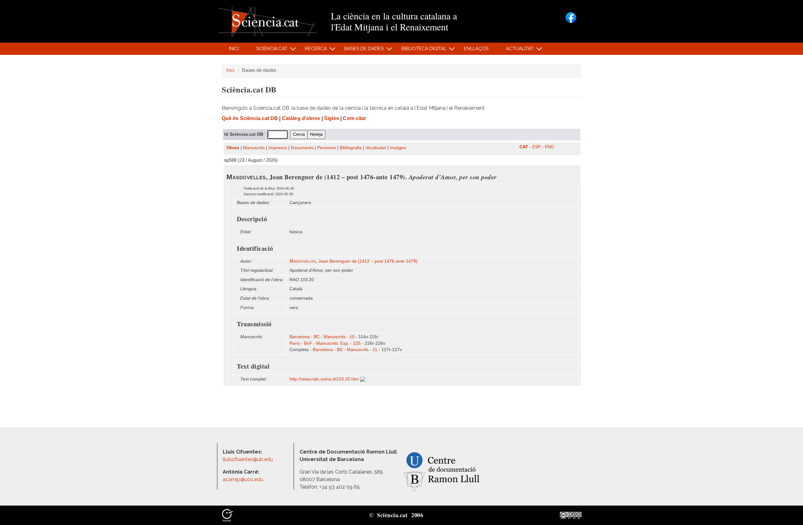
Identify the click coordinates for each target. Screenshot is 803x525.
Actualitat (516, 50)
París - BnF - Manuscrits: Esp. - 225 (325, 343)
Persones (326, 147)
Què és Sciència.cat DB (250, 118)
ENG (549, 146)
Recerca (312, 50)
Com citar (354, 118)
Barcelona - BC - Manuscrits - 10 (322, 336)
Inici (234, 48)
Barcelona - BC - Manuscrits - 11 (345, 349)
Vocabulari (375, 147)
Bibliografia (351, 147)
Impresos (278, 147)
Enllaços (476, 48)
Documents (302, 147)
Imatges (398, 147)
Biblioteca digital (420, 50)
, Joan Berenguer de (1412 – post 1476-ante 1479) (353, 261)
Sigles (331, 118)
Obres (232, 147)
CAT (523, 146)
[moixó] (227, 514)
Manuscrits (254, 147)
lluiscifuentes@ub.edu (248, 459)
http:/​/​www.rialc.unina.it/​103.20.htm (325, 379)
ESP (536, 146)
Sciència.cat (268, 50)
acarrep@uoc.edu (243, 479)
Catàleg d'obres (301, 118)
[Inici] (267, 21)
